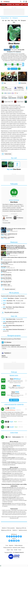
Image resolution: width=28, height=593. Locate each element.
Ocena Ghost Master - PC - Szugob (14, 422)
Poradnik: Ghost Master (14, 275)
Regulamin (11, 545)
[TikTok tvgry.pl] (12, 541)
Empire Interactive (12, 97)
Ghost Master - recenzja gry (14, 200)
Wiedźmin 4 (15, 530)
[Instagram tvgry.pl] (14, 541)
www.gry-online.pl (5, 18)
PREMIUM (3, 4)
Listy (22, 4)
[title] (14, 437)
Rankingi (17, 4)
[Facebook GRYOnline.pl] (7, 536)
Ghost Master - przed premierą (14, 238)
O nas (7, 545)
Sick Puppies (4, 97)
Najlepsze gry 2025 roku (6, 530)
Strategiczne (15, 18)
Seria (14, 22)
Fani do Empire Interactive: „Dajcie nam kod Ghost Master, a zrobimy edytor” (14, 263)
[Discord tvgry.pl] (16, 541)
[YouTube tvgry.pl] (9, 541)
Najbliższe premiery (23, 530)
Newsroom (9, 4)
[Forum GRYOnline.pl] (21, 536)
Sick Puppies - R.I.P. (14, 267)
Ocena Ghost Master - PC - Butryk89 (14, 427)
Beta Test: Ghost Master (14, 282)
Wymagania (23, 20)
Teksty (12, 20)
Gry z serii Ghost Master (14, 166)
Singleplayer (18, 51)
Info (3, 20)
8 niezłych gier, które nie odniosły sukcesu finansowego (14, 230)
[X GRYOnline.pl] (12, 536)
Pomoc (19, 549)
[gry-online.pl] (6, 1)
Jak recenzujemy (14, 213)
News (9, 20)
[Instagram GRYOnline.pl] (9, 536)
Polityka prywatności (7, 547)
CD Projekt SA (20, 97)
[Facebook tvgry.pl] (19, 541)
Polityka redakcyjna (18, 545)
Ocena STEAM (14, 394)
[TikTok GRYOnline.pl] (14, 536)
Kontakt (15, 549)
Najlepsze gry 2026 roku (21, 528)
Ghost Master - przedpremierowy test (14, 234)
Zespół (8, 549)
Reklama (23, 547)
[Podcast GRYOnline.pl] (16, 536)
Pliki (19, 20)
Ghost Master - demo (14, 285)
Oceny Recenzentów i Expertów (14, 381)
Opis (6, 20)
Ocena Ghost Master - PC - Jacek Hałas (14, 413)
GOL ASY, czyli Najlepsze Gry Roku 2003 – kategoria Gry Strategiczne (14, 271)
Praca (12, 549)
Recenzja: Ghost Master (14, 278)
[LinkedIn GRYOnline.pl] (19, 536)
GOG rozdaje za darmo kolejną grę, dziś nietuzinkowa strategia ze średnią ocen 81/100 (14, 253)
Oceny (16, 20)
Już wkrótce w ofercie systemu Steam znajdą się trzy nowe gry (14, 259)
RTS (14, 51)
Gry (13, 4)
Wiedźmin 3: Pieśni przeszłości (8, 528)
